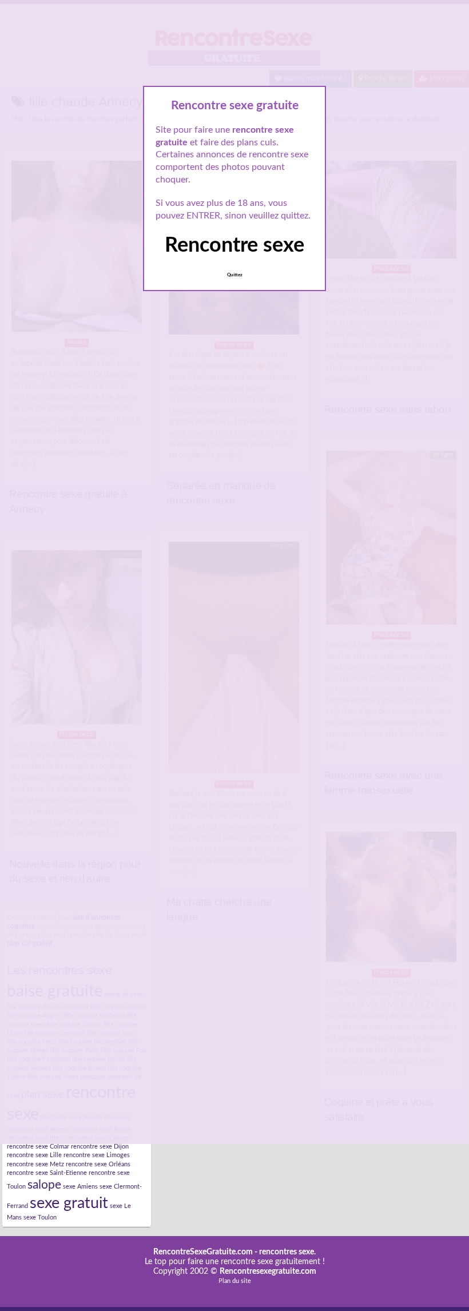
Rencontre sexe (234, 245)
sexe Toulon (40, 1217)
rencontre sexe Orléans (98, 1164)
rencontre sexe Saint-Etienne (47, 1173)
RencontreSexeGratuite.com (203, 1252)
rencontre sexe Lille (34, 1155)
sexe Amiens (80, 1186)
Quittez (235, 275)
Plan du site (234, 1281)
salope (44, 1185)
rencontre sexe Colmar (38, 1146)
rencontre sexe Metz (35, 1164)
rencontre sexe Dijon (100, 1146)
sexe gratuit (69, 1203)
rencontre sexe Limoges (96, 1155)
